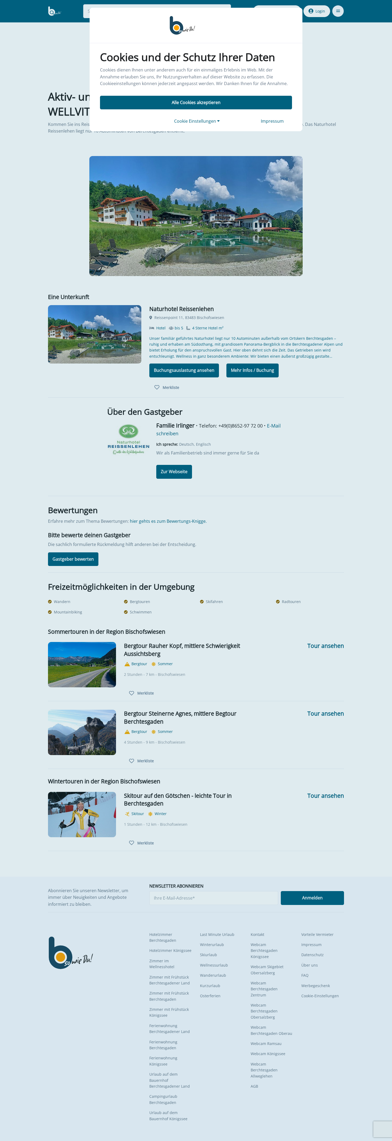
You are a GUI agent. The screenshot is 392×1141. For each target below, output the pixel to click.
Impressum (272, 121)
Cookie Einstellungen (195, 121)
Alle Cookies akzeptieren (196, 102)
